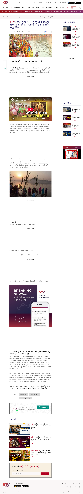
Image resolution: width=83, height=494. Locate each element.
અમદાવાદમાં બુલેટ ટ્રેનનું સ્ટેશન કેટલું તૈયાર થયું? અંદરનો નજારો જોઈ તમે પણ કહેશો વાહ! (76, 29)
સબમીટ (45, 474)
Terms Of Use (66, 487)
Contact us (75, 484)
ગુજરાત (74, 31)
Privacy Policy (75, 487)
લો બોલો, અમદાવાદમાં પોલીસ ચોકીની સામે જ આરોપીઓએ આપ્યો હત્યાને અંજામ (62, 11)
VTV (3, 17)
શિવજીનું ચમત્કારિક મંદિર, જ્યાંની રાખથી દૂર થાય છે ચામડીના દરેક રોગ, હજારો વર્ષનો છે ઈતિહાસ (41, 452)
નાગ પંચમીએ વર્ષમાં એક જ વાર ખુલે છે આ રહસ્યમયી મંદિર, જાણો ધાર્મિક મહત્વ (41, 439)
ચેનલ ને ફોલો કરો (44, 407)
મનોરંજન (74, 137)
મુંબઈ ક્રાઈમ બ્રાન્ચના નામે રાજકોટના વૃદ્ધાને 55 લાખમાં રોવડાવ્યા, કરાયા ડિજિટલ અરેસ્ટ (22, 11)
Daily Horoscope (11, 17)
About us (57, 484)
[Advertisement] (72, 79)
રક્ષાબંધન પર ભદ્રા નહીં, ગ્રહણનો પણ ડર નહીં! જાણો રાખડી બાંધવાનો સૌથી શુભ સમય (41, 426)
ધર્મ (5, 17)
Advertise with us (66, 484)
